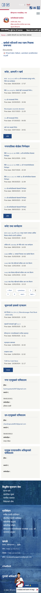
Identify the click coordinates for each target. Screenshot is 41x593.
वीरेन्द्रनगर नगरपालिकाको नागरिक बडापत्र (16, 333)
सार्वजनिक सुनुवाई (9, 522)
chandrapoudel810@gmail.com (14, 424)
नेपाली (28, 5)
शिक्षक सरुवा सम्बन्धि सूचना (31, 30)
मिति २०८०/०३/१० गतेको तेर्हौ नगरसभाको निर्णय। (18, 90)
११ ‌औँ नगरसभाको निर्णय (11, 118)
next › (23, 294)
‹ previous (20, 290)
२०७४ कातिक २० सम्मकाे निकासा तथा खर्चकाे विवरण (19, 254)
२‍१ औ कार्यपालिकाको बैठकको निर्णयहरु (15, 198)
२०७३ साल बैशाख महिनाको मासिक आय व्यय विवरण (18, 272)
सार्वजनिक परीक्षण (9, 525)
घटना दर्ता (6, 491)
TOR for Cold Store (11, 361)
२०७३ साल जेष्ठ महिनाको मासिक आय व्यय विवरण (18, 263)
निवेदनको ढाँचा (8, 501)
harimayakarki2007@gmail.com (14, 389)
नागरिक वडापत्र (9, 498)
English (21, 5)
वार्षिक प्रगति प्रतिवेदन (11, 514)
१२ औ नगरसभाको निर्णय (11, 100)
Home (3, 35)
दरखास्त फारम (8, 352)
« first (10, 290)
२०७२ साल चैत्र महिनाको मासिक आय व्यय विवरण (18, 282)
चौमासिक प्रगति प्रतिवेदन (12, 518)
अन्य (7, 136)
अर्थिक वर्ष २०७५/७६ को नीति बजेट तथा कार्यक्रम (18, 245)
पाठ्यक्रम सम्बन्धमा (9, 342)
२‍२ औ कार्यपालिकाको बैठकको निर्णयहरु (15, 188)
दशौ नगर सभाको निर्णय (10, 127)
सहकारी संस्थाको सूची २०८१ (12, 324)
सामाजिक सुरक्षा (8, 494)
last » (32, 294)
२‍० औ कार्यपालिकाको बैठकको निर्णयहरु (15, 207)
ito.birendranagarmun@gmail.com (19, 557)
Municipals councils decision (14, 109)
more (8, 370)
